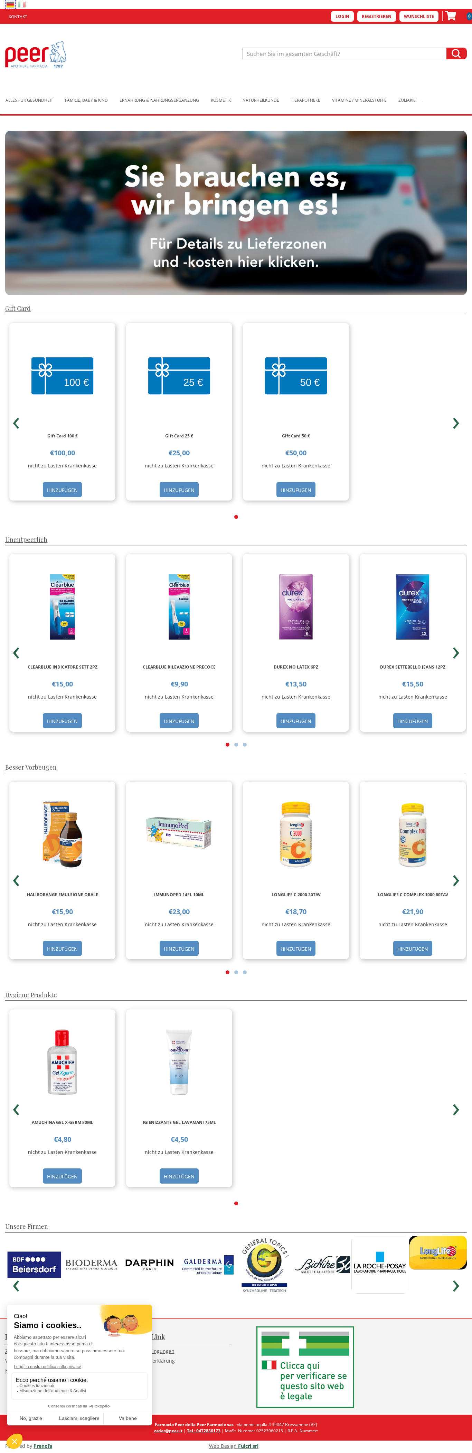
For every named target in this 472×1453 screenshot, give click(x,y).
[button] (236, 517)
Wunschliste (419, 16)
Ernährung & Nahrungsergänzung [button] (159, 100)
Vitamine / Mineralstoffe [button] (359, 100)
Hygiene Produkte (31, 995)
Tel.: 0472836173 (203, 1431)
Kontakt (18, 17)
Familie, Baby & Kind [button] (86, 100)
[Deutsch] (10, 4)
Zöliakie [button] (407, 100)
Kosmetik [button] (221, 100)
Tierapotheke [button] (305, 100)
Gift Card (18, 308)
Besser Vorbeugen (31, 767)
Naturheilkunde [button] (261, 100)
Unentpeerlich (26, 539)
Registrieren (376, 16)
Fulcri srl (248, 1446)
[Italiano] (22, 4)
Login (342, 16)
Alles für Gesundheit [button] (29, 100)
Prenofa (43, 1446)
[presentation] (16, 420)
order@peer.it (168, 1431)
